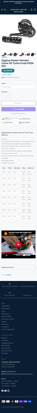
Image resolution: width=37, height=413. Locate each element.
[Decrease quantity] (3, 95)
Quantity (4, 92)
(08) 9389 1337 (11, 371)
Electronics (4, 324)
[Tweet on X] (5, 275)
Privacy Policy (5, 348)
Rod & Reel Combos (7, 319)
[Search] (6, 10)
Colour (3, 83)
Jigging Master (6, 74)
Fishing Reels (5, 308)
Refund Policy (5, 345)
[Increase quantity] (10, 95)
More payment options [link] (18, 113)
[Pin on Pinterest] (10, 275)
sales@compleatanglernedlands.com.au (19, 374)
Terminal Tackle (6, 316)
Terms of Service (6, 351)
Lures (3, 311)
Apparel (3, 321)
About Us (4, 338)
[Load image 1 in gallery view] (18, 33)
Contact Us (4, 340)
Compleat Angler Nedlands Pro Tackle (14, 407)
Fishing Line (5, 314)
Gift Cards (4, 353)
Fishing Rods (5, 306)
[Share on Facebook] (8, 275)
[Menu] (2, 10)
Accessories (5, 327)
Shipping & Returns (7, 267)
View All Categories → (8, 329)
